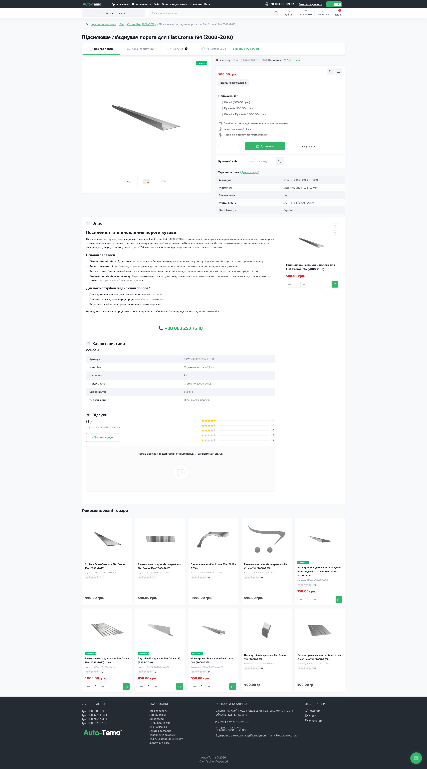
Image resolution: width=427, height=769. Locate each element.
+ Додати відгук (103, 437)
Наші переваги (158, 710)
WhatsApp (315, 720)
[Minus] (222, 146)
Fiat (121, 24)
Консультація (308, 146)
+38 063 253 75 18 (246, 49)
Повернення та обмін (145, 4)
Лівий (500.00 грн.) (237, 102)
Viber (312, 715)
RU (330, 4)
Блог (207, 4)
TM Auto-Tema (291, 59)
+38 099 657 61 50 (97, 718)
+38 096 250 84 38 (97, 714)
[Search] (276, 13)
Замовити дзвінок (310, 4)
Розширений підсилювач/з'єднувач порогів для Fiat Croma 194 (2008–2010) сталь (319, 571)
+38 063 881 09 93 (96, 710)
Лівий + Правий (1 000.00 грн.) (245, 114)
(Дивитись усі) (249, 172)
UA (337, 4)
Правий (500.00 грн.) (238, 108)
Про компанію (120, 4)
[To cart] (335, 284)
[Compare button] (338, 71)
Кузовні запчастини (103, 24)
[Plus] (236, 146)
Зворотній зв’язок (160, 742)
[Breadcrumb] (86, 24)
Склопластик (157, 718)
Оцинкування (157, 714)
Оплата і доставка (160, 730)
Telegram (314, 710)
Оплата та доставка (174, 4)
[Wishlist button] (330, 71)
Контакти (196, 4)
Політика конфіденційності (166, 738)
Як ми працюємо (159, 722)
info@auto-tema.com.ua (234, 721)
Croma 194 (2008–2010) (141, 24)
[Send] (280, 161)
